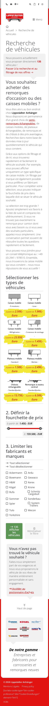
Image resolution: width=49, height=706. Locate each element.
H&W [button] (12, 482)
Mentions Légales (11, 686)
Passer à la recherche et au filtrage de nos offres (21, 70)
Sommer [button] (14, 498)
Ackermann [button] (15, 472)
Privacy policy (28, 686)
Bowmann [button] (15, 477)
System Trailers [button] (35, 504)
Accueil (10, 30)
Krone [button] (31, 487)
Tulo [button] (11, 510)
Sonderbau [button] (34, 498)
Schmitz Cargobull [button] (34, 492)
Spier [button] (12, 503)
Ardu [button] (30, 472)
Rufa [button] (11, 492)
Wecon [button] (32, 510)
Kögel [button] (12, 487)
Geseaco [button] (33, 477)
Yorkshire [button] (14, 515)
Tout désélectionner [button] (21, 466)
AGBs (5, 701)
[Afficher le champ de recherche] (30, 4)
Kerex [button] (31, 482)
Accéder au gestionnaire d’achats (21, 590)
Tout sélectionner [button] (20, 463)
